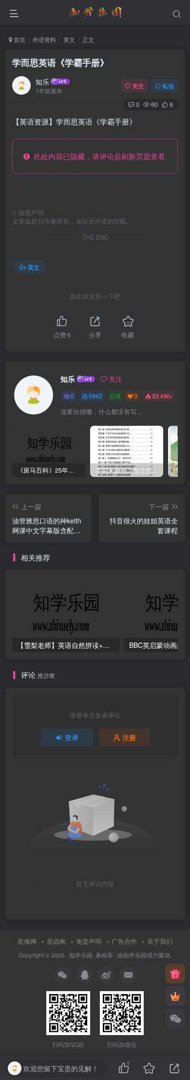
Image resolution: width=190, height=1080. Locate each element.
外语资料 (44, 39)
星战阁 (56, 941)
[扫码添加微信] (175, 1018)
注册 (129, 737)
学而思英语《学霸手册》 (60, 62)
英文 (69, 39)
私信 (168, 86)
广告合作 (124, 941)
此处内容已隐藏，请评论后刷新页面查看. (98, 156)
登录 (71, 737)
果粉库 (104, 955)
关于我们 (159, 941)
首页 (18, 39)
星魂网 (27, 941)
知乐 (42, 81)
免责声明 (88, 941)
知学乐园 (81, 955)
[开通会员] (175, 996)
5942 (95, 396)
